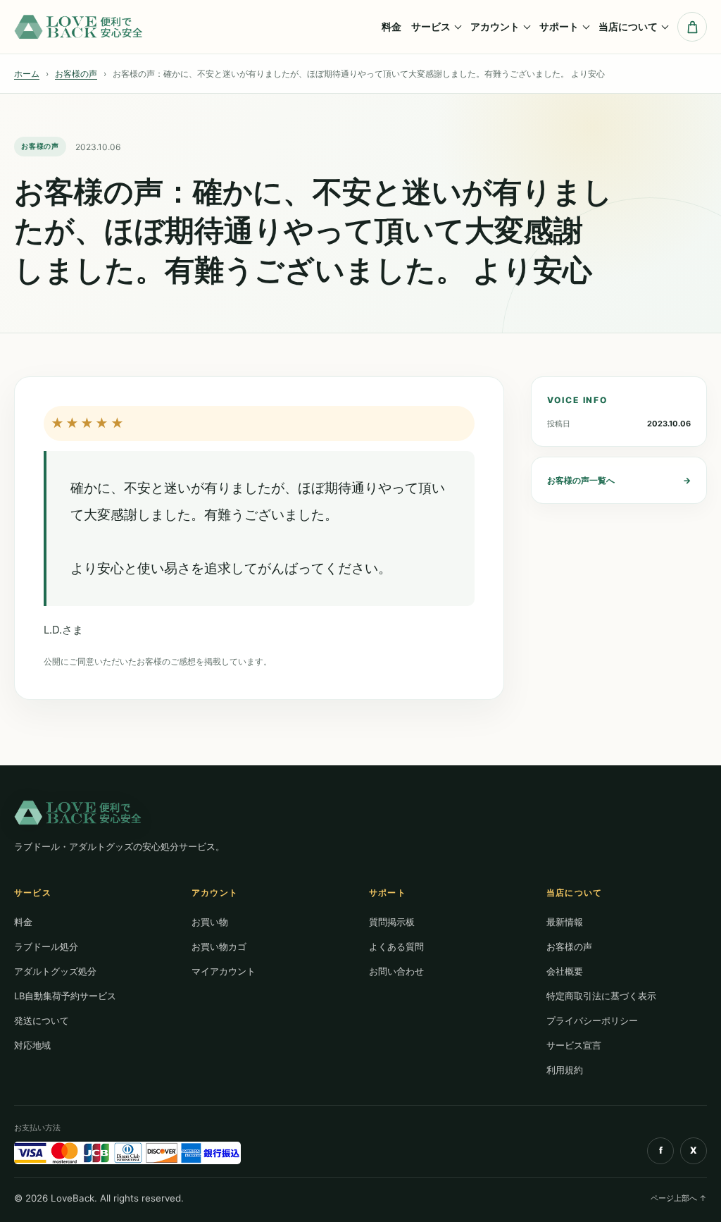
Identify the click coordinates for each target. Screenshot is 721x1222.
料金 (391, 26)
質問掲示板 (392, 921)
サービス (431, 26)
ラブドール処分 (46, 946)
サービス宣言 (573, 1045)
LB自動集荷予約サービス (65, 995)
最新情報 (564, 921)
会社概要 (564, 971)
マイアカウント (224, 971)
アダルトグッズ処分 (55, 971)
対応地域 (32, 1045)
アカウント (495, 26)
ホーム (26, 73)
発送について (41, 1020)
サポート (559, 26)
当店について (628, 26)
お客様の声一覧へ (619, 480)
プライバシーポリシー (592, 1020)
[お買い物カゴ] (692, 27)
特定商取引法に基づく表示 (601, 995)
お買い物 (210, 921)
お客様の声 (76, 73)
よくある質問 (396, 946)
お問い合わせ (396, 971)
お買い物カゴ (219, 946)
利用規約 (564, 1069)
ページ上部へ (679, 1198)
